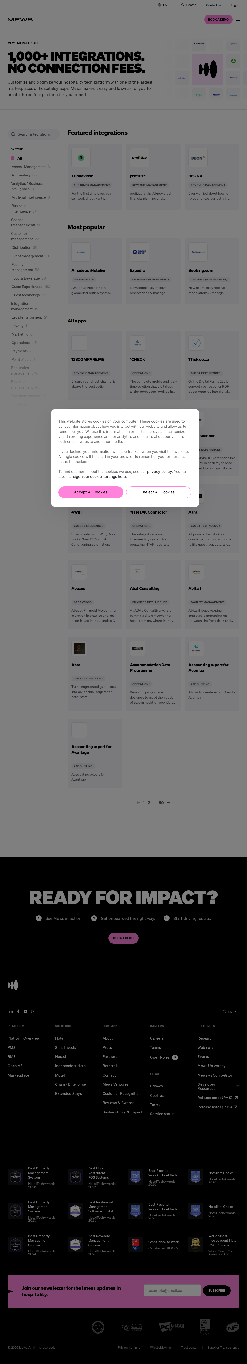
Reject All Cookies (159, 492)
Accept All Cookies (90, 492)
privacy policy (159, 471)
